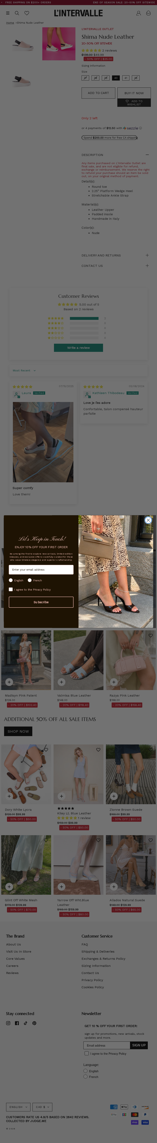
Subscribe (41, 602)
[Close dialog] (148, 520)
